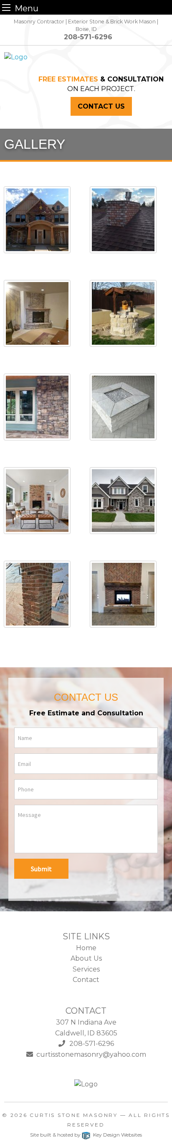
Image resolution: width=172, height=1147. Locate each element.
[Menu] (6, 7)
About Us (86, 958)
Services (86, 969)
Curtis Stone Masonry (73, 1115)
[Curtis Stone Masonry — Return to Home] (16, 57)
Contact (86, 980)
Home (86, 948)
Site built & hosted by (86, 1135)
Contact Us (101, 106)
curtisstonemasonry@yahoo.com (89, 1054)
